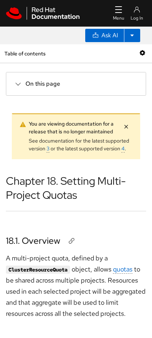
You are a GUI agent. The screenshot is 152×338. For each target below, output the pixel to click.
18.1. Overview (33, 240)
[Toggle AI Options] (132, 35)
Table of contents (25, 53)
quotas (122, 269)
